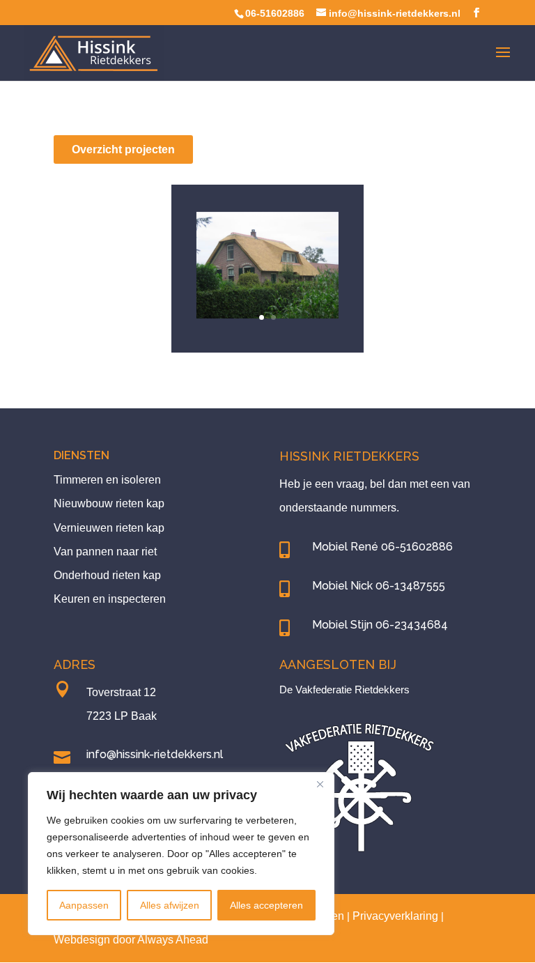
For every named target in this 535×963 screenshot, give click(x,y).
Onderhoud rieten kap (107, 575)
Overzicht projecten (123, 149)
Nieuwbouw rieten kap (109, 503)
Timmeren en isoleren (107, 480)
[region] (181, 853)
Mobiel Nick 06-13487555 (378, 585)
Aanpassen (84, 905)
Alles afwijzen (169, 905)
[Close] (319, 784)
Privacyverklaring (395, 916)
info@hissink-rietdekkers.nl (154, 754)
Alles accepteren (266, 905)
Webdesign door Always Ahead (131, 940)
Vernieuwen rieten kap (109, 528)
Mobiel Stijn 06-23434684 (380, 624)
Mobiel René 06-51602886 (382, 546)
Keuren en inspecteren (110, 599)
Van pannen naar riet (105, 551)
